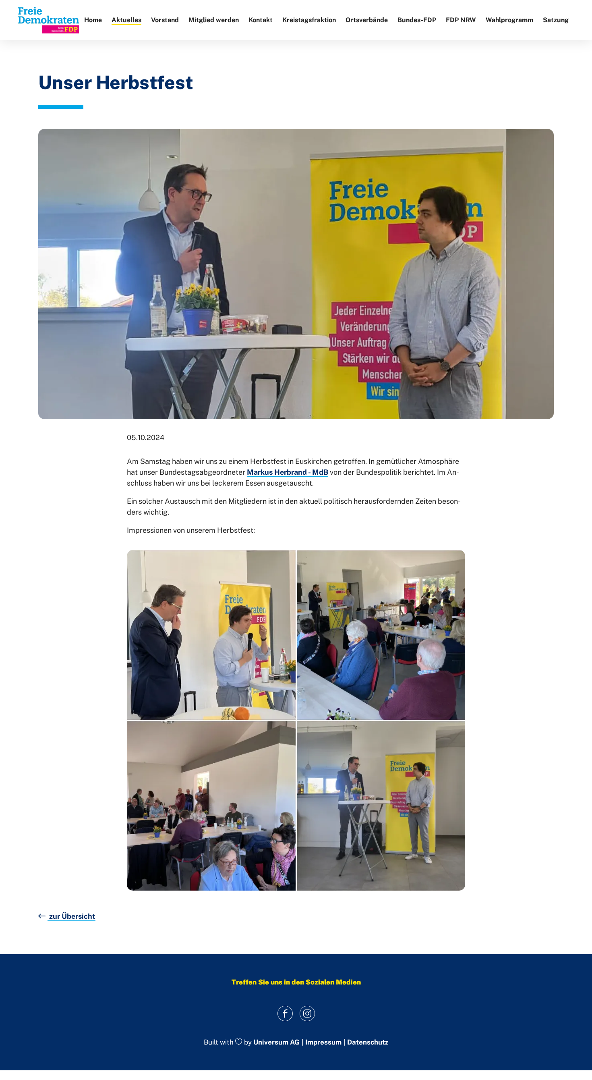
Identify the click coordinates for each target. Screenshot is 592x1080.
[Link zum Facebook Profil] (285, 1013)
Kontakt (260, 20)
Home (93, 20)
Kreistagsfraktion (309, 20)
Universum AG (276, 1042)
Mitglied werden (213, 20)
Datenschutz (367, 1042)
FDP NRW (461, 20)
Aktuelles (126, 20)
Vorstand (165, 20)
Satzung (556, 20)
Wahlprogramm (509, 20)
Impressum (323, 1042)
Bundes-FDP (416, 20)
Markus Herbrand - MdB (287, 472)
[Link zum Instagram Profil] (307, 1013)
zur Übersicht (71, 916)
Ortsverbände (367, 20)
